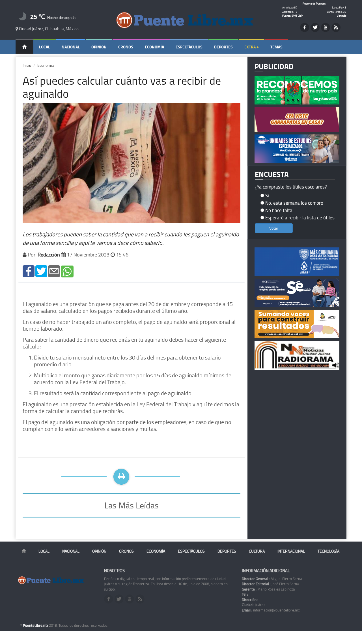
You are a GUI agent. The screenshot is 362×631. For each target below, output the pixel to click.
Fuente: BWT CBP (292, 16)
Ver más (341, 16)
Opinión (99, 47)
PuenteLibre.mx (36, 625)
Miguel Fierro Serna (272, 578)
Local (44, 47)
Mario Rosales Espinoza (268, 589)
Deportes (223, 47)
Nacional (71, 47)
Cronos (125, 47)
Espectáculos (189, 47)
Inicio (27, 65)
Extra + (251, 47)
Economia (45, 65)
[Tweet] (41, 270)
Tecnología (328, 551)
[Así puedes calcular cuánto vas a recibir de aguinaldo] (29, 270)
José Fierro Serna (270, 583)
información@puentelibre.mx (271, 610)
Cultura (257, 551)
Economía (154, 47)
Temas (276, 47)
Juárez (253, 604)
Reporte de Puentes (314, 3)
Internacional (291, 551)
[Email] (54, 270)
